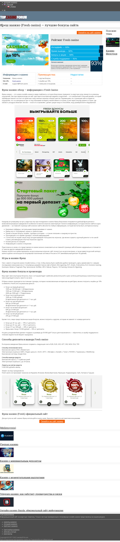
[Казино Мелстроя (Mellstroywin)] (113, 46)
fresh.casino (16, 81)
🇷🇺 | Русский (8, 5)
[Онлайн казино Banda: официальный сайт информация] (7, 506)
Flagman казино (9, 444)
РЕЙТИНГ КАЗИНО (11, 526)
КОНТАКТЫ (8, 534)
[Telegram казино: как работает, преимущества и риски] (7, 490)
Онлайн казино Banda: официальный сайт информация (31, 510)
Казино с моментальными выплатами (22, 477)
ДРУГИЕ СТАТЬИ (10, 532)
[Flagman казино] (7, 440)
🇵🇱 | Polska (12, 7)
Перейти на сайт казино (89, 32)
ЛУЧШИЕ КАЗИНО (10, 2)
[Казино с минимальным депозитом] (7, 456)
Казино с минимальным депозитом (20, 460)
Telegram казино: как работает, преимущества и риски (31, 493)
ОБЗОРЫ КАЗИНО (10, 522)
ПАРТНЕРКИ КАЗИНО (11, 530)
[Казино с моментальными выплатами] (7, 473)
